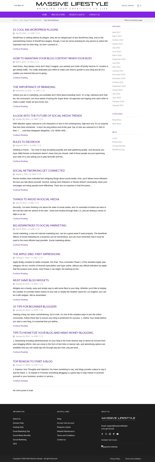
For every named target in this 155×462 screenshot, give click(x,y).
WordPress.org (118, 150)
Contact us (94, 14)
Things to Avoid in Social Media (36, 199)
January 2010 (117, 105)
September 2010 (119, 86)
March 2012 (117, 55)
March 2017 (117, 36)
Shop (59, 419)
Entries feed (117, 142)
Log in (114, 138)
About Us (16, 419)
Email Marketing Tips (21, 431)
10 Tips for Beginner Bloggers (35, 306)
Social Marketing (19, 440)
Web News (116, 124)
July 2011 (116, 63)
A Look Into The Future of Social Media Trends (47, 115)
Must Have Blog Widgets (31, 280)
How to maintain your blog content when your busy (52, 58)
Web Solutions (58, 14)
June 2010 (116, 98)
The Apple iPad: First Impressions (36, 254)
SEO (15, 444)
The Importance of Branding (34, 87)
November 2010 (118, 78)
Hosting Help (18, 427)
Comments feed (118, 146)
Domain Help (18, 423)
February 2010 (118, 102)
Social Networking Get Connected (39, 170)
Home (44, 14)
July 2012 (116, 48)
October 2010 (117, 82)
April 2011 (116, 67)
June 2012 (116, 52)
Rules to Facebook (26, 141)
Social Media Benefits (22, 435)
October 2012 (117, 40)
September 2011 (119, 59)
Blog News (116, 120)
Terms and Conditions (66, 435)
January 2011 (117, 71)
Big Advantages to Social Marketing (39, 225)
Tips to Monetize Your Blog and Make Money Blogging (53, 332)
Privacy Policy (115, 458)
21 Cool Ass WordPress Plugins (35, 29)
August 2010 (117, 90)
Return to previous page (133, 20)
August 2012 (117, 44)
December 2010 (118, 75)
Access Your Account (65, 423)
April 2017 (116, 32)
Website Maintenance (66, 431)
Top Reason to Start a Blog (32, 361)
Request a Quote (77, 14)
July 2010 (116, 94)
